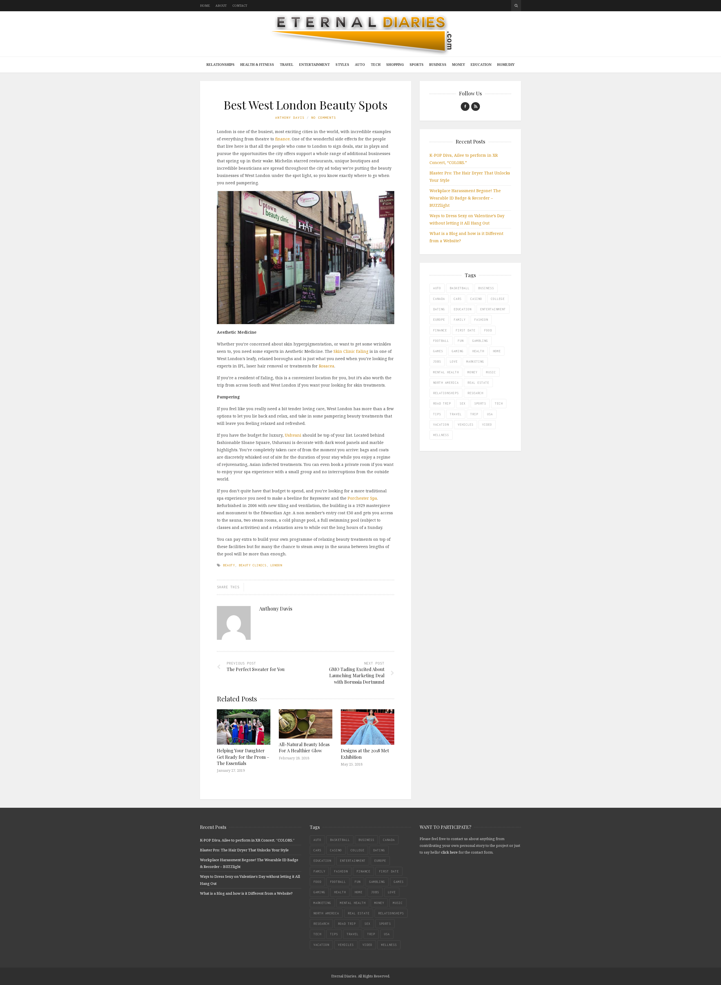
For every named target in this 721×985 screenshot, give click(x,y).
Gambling (480, 340)
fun (461, 340)
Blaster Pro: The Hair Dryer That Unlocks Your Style (244, 849)
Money (458, 64)
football (441, 340)
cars (458, 298)
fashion (481, 319)
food (488, 330)
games (438, 351)
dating (439, 309)
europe (439, 319)
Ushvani (293, 435)
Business (437, 64)
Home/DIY (506, 64)
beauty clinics (252, 565)
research (475, 393)
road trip (442, 403)
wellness (441, 435)
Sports (417, 64)
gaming (458, 351)
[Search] (516, 5)
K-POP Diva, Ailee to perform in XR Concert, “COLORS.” (247, 840)
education (462, 309)
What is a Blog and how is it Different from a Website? (246, 893)
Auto (360, 64)
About (221, 5)
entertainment (493, 309)
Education (481, 64)
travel (456, 414)
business (486, 288)
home (497, 351)
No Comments (323, 117)
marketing (475, 361)
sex (463, 403)
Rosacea (326, 366)
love (454, 361)
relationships (446, 393)
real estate (478, 382)
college (498, 298)
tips (437, 414)
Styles (342, 64)
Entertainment (314, 64)
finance (282, 139)
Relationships (220, 64)
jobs (437, 361)
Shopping (395, 64)
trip (474, 414)
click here (449, 852)
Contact (239, 5)
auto (437, 288)
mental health (446, 372)
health (478, 351)
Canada (439, 298)
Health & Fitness (257, 64)
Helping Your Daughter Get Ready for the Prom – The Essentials (243, 757)
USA (490, 414)
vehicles (465, 424)
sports (480, 403)
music (491, 372)
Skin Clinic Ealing (350, 351)
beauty (229, 565)
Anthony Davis (289, 117)
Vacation (441, 424)
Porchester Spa (362, 498)
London (276, 565)
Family (460, 319)
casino (476, 298)
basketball (459, 288)
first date (465, 330)
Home (205, 5)
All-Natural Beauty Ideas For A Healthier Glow (304, 747)
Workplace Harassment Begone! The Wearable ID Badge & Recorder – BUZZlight (465, 198)
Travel (286, 64)
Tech (375, 64)
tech (499, 403)
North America (446, 382)
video (487, 424)
